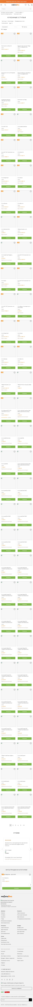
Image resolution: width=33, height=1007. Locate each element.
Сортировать (5, 27)
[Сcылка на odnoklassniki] (4, 979)
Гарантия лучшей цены (23, 956)
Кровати (19, 911)
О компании (20, 951)
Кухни (2, 936)
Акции (2, 953)
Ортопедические (5, 922)
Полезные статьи (5, 960)
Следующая (23, 825)
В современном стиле (19, 21)
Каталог (3, 951)
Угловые (3, 915)
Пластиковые (10, 21)
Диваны (3, 911)
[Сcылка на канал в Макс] (7, 979)
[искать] (30, 9)
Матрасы (3, 925)
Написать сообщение (16, 988)
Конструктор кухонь (6, 944)
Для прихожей (20, 931)
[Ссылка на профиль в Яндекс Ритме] (12, 979)
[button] (8, 43)
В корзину (8, 55)
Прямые (3, 913)
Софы (2, 919)
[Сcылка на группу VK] (2, 979)
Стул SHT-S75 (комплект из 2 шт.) (13, 859)
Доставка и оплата (6, 956)
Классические (5, 23)
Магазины (19, 953)
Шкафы (19, 925)
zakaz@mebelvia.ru (5, 974)
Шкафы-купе (20, 927)
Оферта (3, 962)
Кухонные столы (5, 942)
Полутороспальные (22, 915)
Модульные (4, 940)
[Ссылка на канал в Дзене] (10, 979)
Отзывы (3, 965)
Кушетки (3, 917)
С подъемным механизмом (23, 919)
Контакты (19, 958)
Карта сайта (20, 960)
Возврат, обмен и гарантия (7, 958)
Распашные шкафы (22, 929)
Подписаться (30, 999)
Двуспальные (20, 917)
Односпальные (21, 913)
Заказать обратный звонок (7, 971)
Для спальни (20, 933)
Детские (3, 931)
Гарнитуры (3, 938)
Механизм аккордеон (6, 920)
